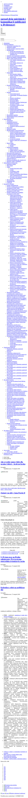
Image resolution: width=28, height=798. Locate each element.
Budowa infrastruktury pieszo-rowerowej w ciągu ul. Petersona (18, 286)
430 (5, 779)
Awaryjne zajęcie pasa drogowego (15, 403)
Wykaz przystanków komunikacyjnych (16, 57)
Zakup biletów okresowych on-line (18, 78)
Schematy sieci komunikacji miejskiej (16, 55)
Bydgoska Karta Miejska (13, 85)
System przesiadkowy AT (16, 68)
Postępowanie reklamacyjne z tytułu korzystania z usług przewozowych (15, 401)
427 (5, 775)
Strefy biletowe (13, 67)
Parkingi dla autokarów (12, 147)
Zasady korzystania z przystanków (15, 398)
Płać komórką (10, 179)
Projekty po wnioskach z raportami (18, 341)
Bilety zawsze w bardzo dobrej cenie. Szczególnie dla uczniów (13, 755)
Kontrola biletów (14, 108)
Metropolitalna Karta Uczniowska (15, 116)
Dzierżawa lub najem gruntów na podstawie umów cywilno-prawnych (16, 384)
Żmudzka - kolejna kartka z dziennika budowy (15, 758)
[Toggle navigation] (1, 1)
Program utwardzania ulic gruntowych (16, 160)
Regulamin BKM (14, 91)
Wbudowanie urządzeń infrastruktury (16, 394)
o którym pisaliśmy (21, 576)
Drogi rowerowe (14, 124)
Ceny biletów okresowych (16, 62)
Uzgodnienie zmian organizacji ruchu (16, 415)
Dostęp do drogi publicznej (13, 423)
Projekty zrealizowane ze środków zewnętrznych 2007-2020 (15, 187)
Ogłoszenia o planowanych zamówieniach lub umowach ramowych (16, 353)
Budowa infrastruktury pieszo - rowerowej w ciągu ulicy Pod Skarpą (17, 250)
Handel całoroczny (14, 419)
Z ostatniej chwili (8, 6)
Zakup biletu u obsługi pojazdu (17, 81)
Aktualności (7, 43)
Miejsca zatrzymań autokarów (17, 151)
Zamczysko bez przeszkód (10, 757)
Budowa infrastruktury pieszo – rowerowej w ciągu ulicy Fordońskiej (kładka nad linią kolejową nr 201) (17, 272)
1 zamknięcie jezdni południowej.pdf (10, 552)
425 (5, 772)
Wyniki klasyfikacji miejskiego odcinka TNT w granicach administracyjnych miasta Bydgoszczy (16, 157)
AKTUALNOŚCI (8, 4)
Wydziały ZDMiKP (15, 446)
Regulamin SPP (11, 181)
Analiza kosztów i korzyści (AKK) (15, 48)
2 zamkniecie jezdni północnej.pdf (9, 553)
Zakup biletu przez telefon (16, 79)
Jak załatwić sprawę (9, 379)
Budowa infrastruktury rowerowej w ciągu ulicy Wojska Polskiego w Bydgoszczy (18, 283)
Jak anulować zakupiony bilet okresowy (17, 412)
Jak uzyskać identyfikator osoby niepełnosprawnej (15, 410)
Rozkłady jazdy (7, 8)
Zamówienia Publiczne (9, 347)
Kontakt (6, 12)
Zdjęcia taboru (10, 117)
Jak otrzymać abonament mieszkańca (16, 413)
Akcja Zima (7, 450)
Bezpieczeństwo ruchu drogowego (15, 130)
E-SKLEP (9, 182)
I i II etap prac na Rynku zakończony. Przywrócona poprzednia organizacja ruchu (13, 559)
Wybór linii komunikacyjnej (17, 51)
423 (5, 769)
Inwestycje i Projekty (9, 184)
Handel (8, 418)
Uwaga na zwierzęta (15, 139)
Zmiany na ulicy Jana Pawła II (13, 493)
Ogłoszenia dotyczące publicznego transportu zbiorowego (15, 356)
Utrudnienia (7, 5)
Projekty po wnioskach (15, 340)
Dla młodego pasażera (12, 115)
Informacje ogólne (11, 47)
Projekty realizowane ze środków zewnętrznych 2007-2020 (15, 190)
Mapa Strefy (10, 165)
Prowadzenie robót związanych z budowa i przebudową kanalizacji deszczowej (17, 391)
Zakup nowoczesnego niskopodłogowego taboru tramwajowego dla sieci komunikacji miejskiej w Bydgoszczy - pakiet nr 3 (16, 198)
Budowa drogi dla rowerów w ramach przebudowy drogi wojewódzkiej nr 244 (17, 219)
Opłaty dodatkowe (14, 172)
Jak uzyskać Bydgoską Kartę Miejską (16, 381)
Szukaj (2, 38)
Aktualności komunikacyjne (14, 46)
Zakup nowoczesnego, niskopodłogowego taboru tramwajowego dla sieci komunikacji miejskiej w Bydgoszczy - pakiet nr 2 (16, 205)
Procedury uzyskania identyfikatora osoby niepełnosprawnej (18, 174)
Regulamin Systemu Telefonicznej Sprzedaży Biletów (18, 103)
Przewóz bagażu (14, 99)
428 (5, 776)
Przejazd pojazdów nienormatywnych (16, 408)
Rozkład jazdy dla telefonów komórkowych (17, 53)
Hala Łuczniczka (14, 148)
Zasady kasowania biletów (16, 71)
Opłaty (8, 167)
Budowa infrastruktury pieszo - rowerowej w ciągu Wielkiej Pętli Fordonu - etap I (18, 290)
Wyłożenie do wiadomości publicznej (16, 336)
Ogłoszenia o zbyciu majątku (14, 378)
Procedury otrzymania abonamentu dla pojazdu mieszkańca (18, 177)
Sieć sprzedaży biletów (15, 74)
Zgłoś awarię (13, 449)
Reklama (9, 382)
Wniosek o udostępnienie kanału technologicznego (15, 406)
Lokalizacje (13, 144)
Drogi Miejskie (7, 119)
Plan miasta (9, 127)
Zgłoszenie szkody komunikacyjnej (15, 399)
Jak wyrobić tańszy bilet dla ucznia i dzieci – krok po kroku (13, 463)
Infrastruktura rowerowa (13, 123)
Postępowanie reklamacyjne (17, 109)
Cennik (12, 170)
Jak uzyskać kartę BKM (16, 86)
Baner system (10, 143)
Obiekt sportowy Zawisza (16, 150)
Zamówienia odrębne (12, 363)
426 (5, 774)
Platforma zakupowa (12, 361)
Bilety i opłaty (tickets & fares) (14, 58)
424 (5, 771)
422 (5, 768)
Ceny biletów (7, 9)
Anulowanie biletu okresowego (17, 110)
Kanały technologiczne (12, 185)
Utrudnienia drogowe (12, 122)
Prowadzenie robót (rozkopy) (14, 389)
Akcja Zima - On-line (12, 451)
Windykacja (10, 416)
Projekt (11, 146)
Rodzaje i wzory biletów (16, 65)
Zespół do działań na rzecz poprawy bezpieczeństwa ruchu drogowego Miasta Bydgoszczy (18, 133)
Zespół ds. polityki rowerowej (17, 126)
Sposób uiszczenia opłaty (16, 168)
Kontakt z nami (14, 447)
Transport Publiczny (9, 44)
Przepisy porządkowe (15, 98)
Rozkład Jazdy (10, 50)
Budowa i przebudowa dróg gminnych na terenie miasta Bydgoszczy (17, 223)
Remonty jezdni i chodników (14, 161)
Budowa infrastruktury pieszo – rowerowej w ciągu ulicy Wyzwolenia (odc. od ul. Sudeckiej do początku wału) (18, 277)
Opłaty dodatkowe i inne (16, 70)
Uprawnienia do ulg (15, 93)
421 (5, 767)
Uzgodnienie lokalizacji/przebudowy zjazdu (17, 428)
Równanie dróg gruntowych (14, 153)
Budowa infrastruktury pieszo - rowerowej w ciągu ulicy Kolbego (18, 253)
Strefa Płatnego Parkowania (10, 163)
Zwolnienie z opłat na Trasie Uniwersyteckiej (17, 105)
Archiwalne (13, 343)
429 (5, 778)
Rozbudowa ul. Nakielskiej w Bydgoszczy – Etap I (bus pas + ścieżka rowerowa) (18, 237)
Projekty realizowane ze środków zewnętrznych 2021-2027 (15, 193)
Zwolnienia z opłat (14, 171)
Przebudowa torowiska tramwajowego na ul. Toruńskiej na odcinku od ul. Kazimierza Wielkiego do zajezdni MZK (18, 242)
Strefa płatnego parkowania (10, 11)
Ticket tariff (13, 64)
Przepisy (9, 92)
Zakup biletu (10, 72)
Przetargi (9, 351)
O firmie (9, 444)
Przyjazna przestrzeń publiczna (14, 154)
